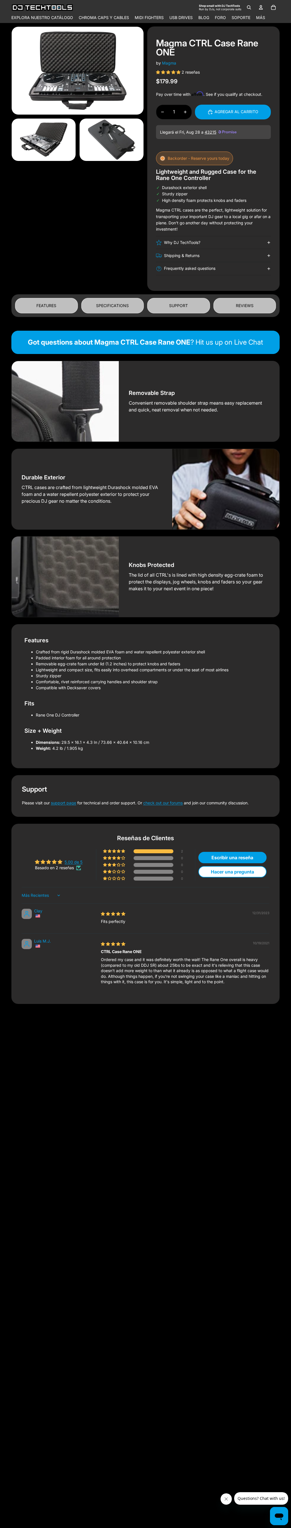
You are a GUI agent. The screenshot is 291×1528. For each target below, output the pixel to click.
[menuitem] (260, 17)
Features (46, 305)
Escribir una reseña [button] (232, 857)
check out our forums (163, 802)
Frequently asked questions (189, 268)
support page (63, 802)
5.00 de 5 (73, 862)
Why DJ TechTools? (182, 242)
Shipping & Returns (181, 255)
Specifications (112, 305)
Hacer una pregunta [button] (232, 872)
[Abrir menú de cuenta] (261, 7)
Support (178, 305)
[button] (169, 72)
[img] (113, 913)
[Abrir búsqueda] (249, 7)
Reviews (244, 305)
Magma (169, 63)
